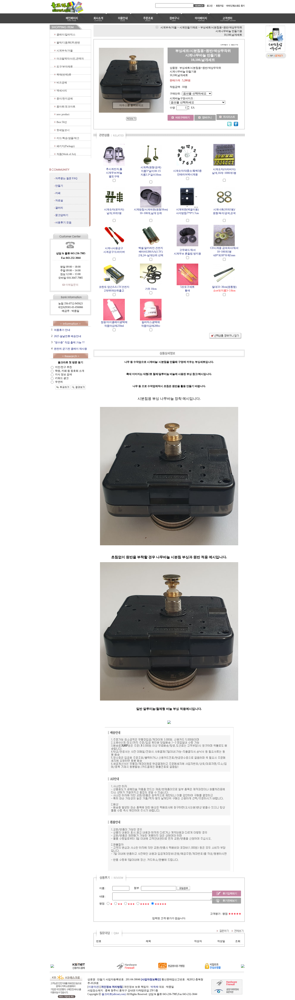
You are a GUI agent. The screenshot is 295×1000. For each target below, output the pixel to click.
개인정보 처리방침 (111, 986)
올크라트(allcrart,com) (114, 994)
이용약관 (93, 986)
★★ (120, 904)
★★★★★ (161, 904)
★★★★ (144, 904)
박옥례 (154, 986)
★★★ (131, 904)
